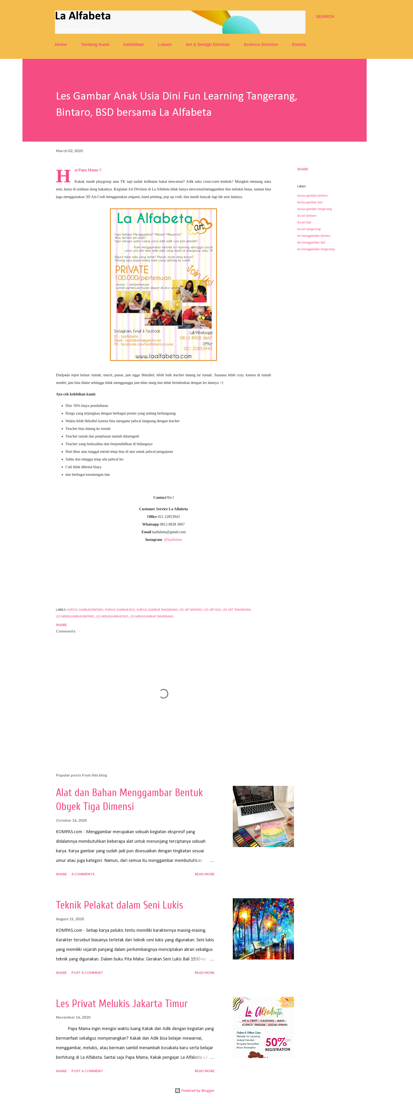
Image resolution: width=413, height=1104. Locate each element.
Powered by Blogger (197, 1090)
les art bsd (304, 222)
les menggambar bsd (311, 242)
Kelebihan (133, 44)
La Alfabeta (83, 16)
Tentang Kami (95, 44)
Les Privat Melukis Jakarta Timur (122, 1004)
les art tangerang (309, 229)
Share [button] (302, 169)
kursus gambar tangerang (314, 209)
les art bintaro (306, 216)
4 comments (82, 874)
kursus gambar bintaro (312, 196)
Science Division (261, 44)
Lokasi (165, 44)
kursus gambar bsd (309, 202)
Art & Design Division (208, 44)
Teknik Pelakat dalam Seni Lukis (119, 905)
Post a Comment (87, 973)
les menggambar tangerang (316, 249)
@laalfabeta (173, 540)
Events (299, 44)
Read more (205, 874)
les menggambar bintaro (313, 236)
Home (61, 44)
